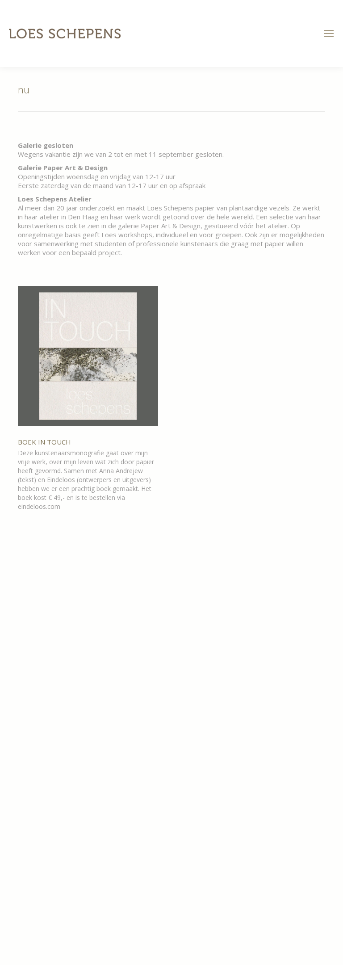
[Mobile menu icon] (328, 33)
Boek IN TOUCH (44, 441)
